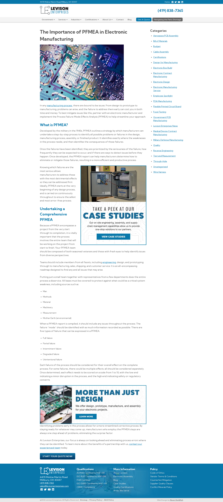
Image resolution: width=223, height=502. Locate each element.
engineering (109, 262)
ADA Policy (109, 500)
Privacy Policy (95, 500)
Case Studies (119, 483)
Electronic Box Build (162, 68)
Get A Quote (144, 19)
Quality (156, 145)
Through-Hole (160, 161)
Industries (75, 19)
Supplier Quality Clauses (161, 483)
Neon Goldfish (176, 500)
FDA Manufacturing (162, 101)
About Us (106, 19)
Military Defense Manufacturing (168, 140)
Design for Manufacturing (165, 62)
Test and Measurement (164, 156)
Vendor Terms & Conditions (163, 476)
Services (62, 19)
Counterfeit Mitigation (161, 480)
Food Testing (159, 112)
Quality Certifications (123, 487)
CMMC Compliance (86, 487)
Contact (120, 19)
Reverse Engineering (163, 150)
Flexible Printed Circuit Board (167, 106)
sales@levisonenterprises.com (54, 486)
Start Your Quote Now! (58, 456)
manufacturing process (59, 105)
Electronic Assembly (123, 476)
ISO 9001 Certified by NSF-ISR (91, 476)
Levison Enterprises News (165, 126)
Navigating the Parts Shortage (167, 19)
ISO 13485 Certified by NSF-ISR (92, 483)
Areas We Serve (121, 490)
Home (167, 2)
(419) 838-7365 (170, 10)
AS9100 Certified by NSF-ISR (91, 472)
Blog (130, 19)
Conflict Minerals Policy (161, 487)
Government (47, 19)
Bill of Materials (160, 41)
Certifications (91, 19)
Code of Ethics (157, 472)
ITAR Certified (83, 480)
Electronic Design (161, 82)
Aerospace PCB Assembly (165, 35)
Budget (157, 46)
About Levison (120, 472)
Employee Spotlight (163, 95)
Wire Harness (159, 172)
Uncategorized (160, 166)
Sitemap (83, 500)
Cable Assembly (161, 51)
